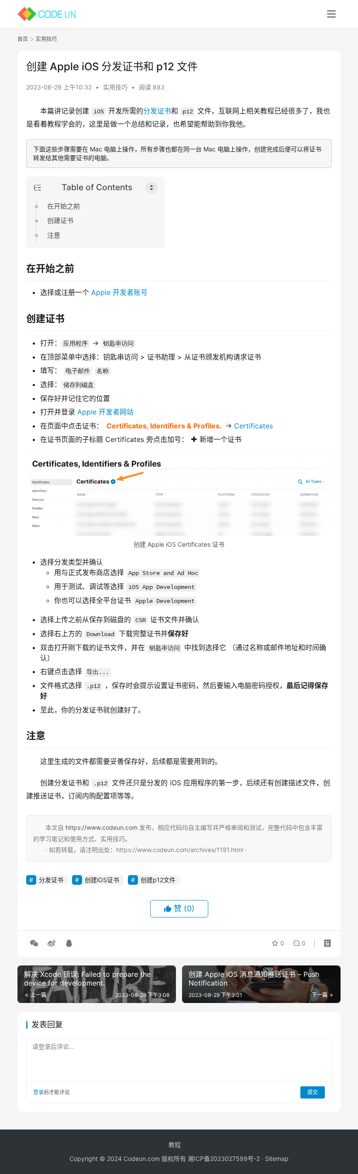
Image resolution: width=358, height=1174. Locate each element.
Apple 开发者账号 (119, 292)
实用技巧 (115, 87)
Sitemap (277, 1158)
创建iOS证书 (102, 879)
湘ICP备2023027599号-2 (224, 1158)
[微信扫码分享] (34, 943)
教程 (175, 1144)
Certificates (253, 425)
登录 (38, 1092)
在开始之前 (63, 206)
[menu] (331, 14)
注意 (53, 235)
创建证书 (60, 220)
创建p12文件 (158, 879)
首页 (22, 39)
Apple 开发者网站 (105, 411)
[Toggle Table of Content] (151, 187)
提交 (312, 1092)
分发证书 (157, 110)
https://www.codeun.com (101, 827)
